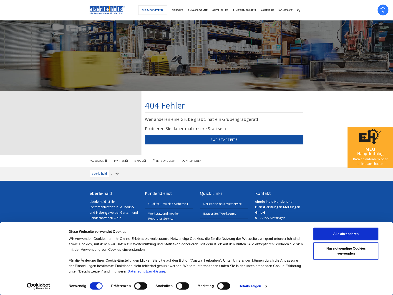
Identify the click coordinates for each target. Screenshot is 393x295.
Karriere (267, 10)
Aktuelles (220, 10)
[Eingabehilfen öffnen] (383, 10)
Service (177, 10)
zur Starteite (224, 139)
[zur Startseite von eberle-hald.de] (107, 10)
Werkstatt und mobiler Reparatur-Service (163, 216)
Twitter (119, 161)
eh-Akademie (198, 10)
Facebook (97, 161)
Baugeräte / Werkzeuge (219, 213)
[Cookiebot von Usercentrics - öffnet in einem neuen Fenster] (38, 286)
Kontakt (285, 10)
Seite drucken (165, 161)
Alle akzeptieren (346, 234)
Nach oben (193, 161)
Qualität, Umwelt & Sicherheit (168, 204)
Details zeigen (250, 286)
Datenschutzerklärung (146, 271)
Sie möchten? (153, 10)
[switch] (140, 286)
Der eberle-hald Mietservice (222, 204)
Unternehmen (244, 10)
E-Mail (139, 161)
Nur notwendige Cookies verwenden (346, 250)
